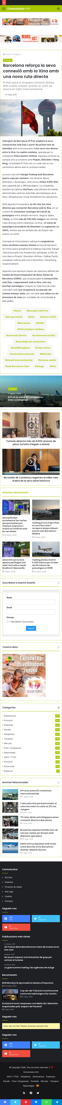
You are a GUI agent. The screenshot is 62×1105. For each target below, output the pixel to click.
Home (8, 54)
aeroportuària (14, 316)
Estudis (7, 729)
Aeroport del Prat (38, 310)
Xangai (40, 366)
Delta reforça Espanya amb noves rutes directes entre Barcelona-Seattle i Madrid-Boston (38, 846)
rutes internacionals (22, 353)
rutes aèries (43, 347)
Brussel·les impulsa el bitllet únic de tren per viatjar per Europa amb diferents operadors (39, 833)
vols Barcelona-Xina (18, 366)
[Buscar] (58, 9)
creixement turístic (44, 335)
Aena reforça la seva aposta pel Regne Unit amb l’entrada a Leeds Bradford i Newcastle (14, 563)
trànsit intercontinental (19, 360)
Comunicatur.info (31, 1072)
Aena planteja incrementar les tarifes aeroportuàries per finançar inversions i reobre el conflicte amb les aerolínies (14, 524)
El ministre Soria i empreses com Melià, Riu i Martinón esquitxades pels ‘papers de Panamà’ (30, 1005)
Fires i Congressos (12, 748)
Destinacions (10, 716)
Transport (16, 54)
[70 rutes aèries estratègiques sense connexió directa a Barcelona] (10, 821)
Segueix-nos (9, 1016)
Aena (18, 310)
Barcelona (24, 323)
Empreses (8, 725)
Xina (53, 366)
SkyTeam (46, 353)
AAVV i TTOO (10, 757)
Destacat (8, 771)
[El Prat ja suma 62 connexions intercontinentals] (10, 794)
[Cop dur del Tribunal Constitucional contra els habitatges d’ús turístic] (10, 994)
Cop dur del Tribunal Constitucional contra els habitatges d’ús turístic (39, 992)
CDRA (40, 323)
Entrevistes (9, 766)
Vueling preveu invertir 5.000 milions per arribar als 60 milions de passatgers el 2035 (45, 563)
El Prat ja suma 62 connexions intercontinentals (25, 398)
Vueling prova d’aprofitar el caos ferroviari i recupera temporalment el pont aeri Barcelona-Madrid (45, 528)
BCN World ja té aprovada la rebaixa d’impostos (27, 982)
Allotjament (9, 734)
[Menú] (3, 9)
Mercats (8, 743)
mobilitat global (21, 347)
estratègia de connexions (31, 341)
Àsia (32, 316)
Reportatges (9, 752)
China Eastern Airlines (31, 329)
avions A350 (49, 316)
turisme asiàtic (48, 360)
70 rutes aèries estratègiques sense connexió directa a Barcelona (39, 819)
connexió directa (17, 335)
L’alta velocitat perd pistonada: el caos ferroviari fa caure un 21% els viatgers (38, 806)
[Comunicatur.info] (18, 8)
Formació (8, 720)
